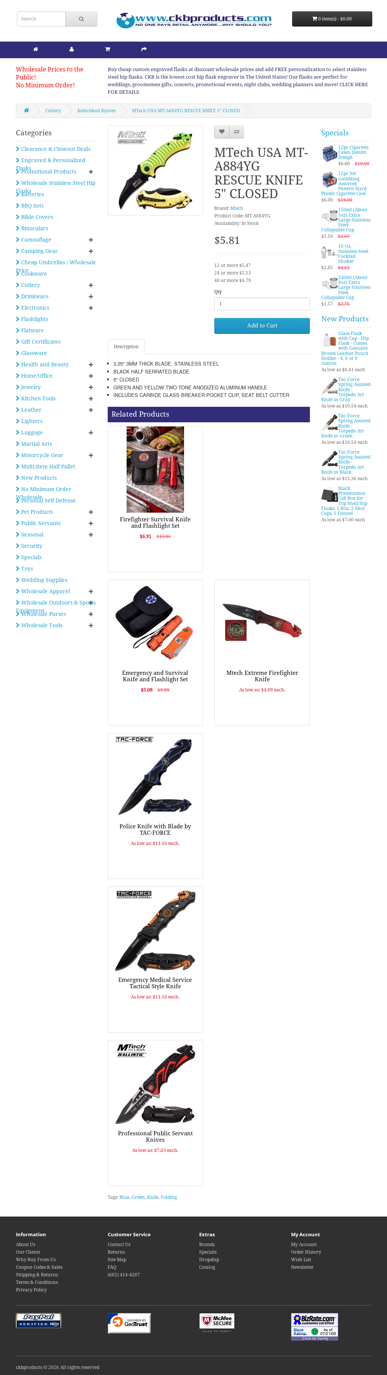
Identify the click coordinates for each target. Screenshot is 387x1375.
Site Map (117, 1259)
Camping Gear (39, 251)
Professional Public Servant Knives (155, 1136)
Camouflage (35, 240)
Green (138, 1197)
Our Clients (28, 1252)
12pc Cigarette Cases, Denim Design (353, 152)
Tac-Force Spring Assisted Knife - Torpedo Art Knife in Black (345, 462)
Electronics (34, 308)
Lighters (31, 421)
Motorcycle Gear (41, 455)
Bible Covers (36, 217)
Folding (169, 1197)
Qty (218, 292)
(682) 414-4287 (124, 1274)
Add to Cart (262, 325)
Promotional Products (48, 172)
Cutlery (53, 110)
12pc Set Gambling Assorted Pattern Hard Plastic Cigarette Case (344, 183)
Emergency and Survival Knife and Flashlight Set (155, 676)
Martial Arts (36, 444)
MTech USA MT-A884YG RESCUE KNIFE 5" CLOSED (186, 110)
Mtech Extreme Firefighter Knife (262, 676)
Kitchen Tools (38, 398)
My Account (304, 1244)
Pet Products (36, 512)
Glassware (33, 353)
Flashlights (34, 319)
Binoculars (34, 228)
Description (126, 346)
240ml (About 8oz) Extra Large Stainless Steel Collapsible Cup (345, 287)
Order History (306, 1252)
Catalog (207, 1267)
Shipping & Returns (37, 1274)
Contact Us (119, 1244)
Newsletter (302, 1267)
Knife (152, 1197)
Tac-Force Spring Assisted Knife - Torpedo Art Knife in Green (345, 426)
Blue (124, 1197)
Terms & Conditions (37, 1282)
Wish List (301, 1259)
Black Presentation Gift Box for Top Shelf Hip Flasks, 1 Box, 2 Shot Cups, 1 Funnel (344, 501)
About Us (25, 1244)
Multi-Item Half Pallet (47, 467)
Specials (31, 557)
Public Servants (40, 523)
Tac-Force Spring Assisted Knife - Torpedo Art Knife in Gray (345, 389)
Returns (116, 1252)
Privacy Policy (31, 1290)
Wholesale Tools (41, 625)
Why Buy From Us (36, 1259)
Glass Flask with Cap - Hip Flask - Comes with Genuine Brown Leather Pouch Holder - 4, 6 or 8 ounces (345, 348)
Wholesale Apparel (45, 591)
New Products (38, 478)
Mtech (236, 208)
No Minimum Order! (45, 85)
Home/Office (36, 376)
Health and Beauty (44, 364)
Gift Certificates (40, 342)
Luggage (31, 432)
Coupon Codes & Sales (39, 1267)
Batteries (32, 194)
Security (31, 546)
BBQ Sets (31, 206)
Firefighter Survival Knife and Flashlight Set (155, 522)
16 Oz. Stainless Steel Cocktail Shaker (353, 253)
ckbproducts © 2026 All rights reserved (57, 1367)
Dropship (209, 1259)
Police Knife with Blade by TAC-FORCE (155, 829)
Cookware (33, 274)
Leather (31, 410)
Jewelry (30, 387)
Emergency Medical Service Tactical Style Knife (155, 983)
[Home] (35, 49)
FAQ (112, 1267)
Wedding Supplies (43, 580)
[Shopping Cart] (107, 49)
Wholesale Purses (43, 614)
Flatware (32, 330)
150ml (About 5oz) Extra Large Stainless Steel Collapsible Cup (345, 220)
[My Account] (72, 49)
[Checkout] (144, 49)
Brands (207, 1244)
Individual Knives (96, 110)
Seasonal (31, 535)
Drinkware (34, 296)
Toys (26, 569)
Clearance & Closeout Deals (55, 149)
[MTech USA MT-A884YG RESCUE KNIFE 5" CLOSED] (155, 170)
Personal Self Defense (48, 501)
